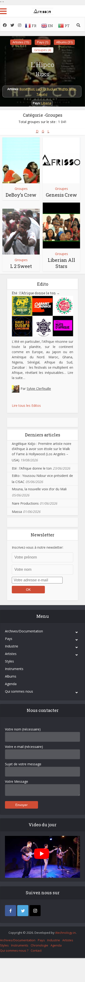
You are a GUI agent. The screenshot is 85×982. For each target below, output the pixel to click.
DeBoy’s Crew (21, 195)
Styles (9, 661)
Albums (10, 676)
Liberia (46, 103)
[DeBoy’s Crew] (21, 160)
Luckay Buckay (46, 89)
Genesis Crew (61, 195)
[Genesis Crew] (61, 160)
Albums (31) (64, 42)
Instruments (14, 669)
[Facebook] (10, 910)
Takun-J (42, 94)
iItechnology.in (65, 932)
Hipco (42, 74)
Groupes (21, 188)
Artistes (11, 653)
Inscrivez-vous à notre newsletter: (37, 547)
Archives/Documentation (24, 631)
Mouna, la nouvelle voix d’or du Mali (39, 489)
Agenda (11, 684)
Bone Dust (27, 89)
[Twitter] (22, 910)
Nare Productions (25, 503)
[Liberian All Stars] (61, 225)
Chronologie (39, 945)
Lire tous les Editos (26, 405)
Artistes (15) (21, 42)
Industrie (11, 646)
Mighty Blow (67, 89)
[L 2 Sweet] (21, 232)
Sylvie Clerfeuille (39, 388)
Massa (17, 511)
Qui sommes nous (19, 691)
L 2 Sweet (21, 266)
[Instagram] (35, 910)
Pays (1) (42, 42)
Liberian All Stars (61, 263)
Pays (8, 638)
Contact (36, 950)
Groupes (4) (42, 50)
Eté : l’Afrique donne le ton (36, 293)
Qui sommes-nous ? (14, 950)
